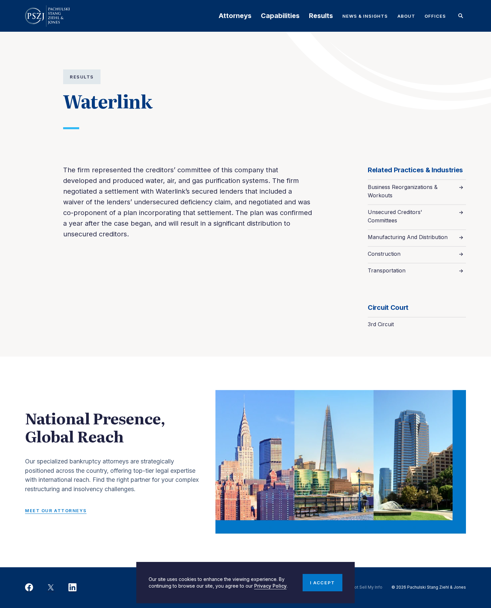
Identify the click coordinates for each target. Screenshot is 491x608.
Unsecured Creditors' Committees (395, 216)
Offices (435, 16)
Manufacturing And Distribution (408, 237)
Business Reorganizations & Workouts (403, 191)
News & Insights (365, 16)
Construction (384, 253)
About (406, 16)
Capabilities (280, 16)
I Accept (322, 582)
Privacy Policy (270, 586)
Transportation (386, 270)
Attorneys (235, 16)
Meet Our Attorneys (56, 510)
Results (321, 16)
